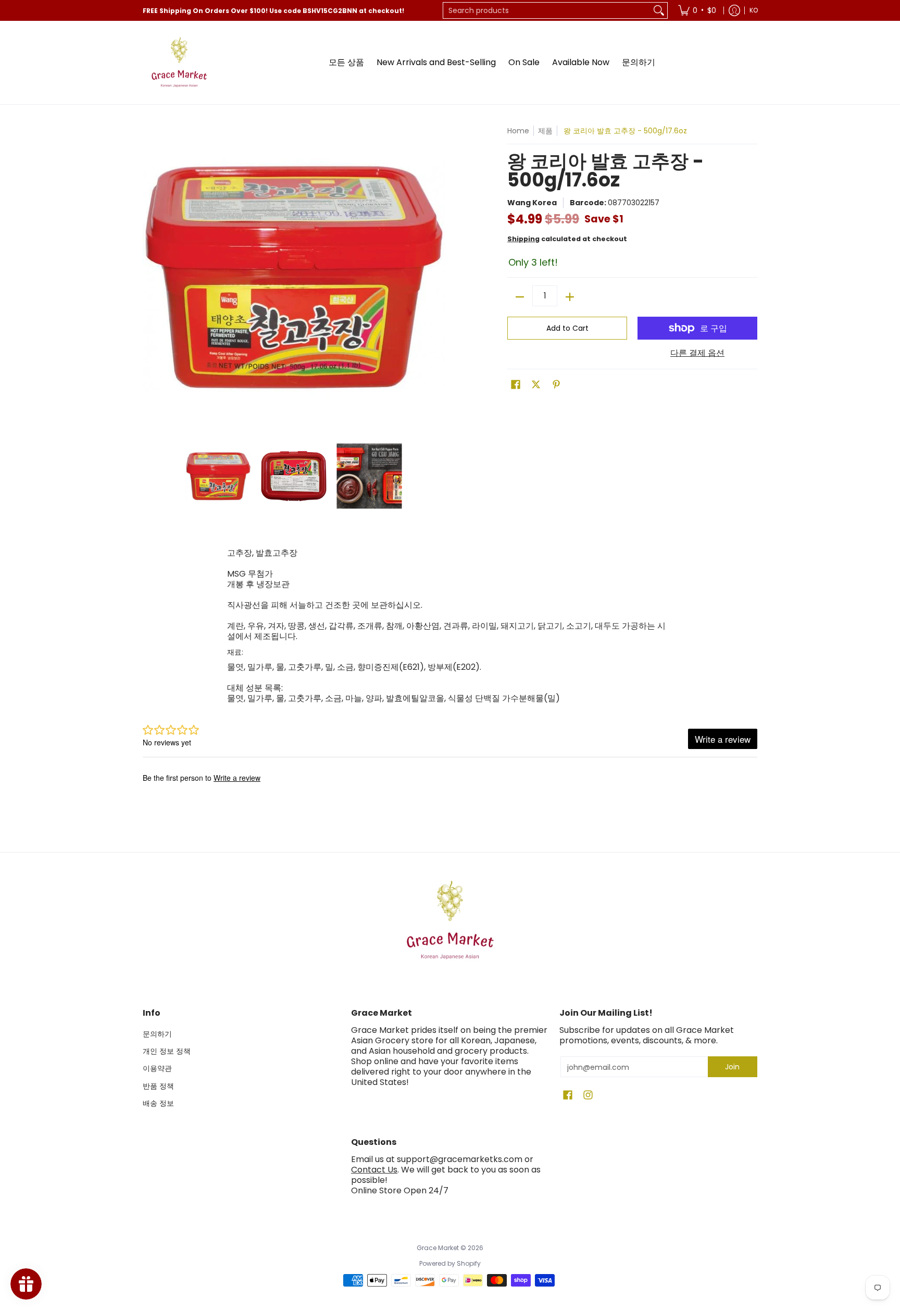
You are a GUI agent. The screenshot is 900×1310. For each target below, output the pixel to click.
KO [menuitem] (753, 10)
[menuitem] (697, 10)
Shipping (523, 238)
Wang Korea (532, 202)
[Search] (659, 10)
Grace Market (438, 1247)
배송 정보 (158, 1103)
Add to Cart (567, 328)
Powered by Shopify (450, 1263)
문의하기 (157, 1034)
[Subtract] (519, 297)
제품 (545, 131)
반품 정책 (158, 1086)
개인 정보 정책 (167, 1051)
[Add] (569, 297)
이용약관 (157, 1068)
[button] (515, 385)
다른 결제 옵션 (697, 353)
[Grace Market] (179, 62)
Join (732, 1067)
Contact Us (374, 1170)
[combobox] (547, 10)
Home (518, 131)
